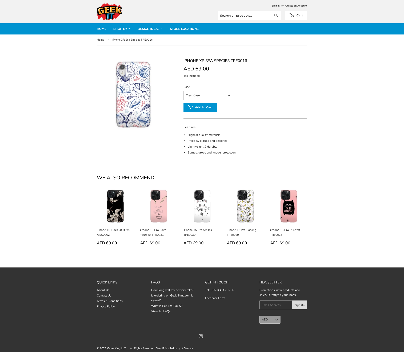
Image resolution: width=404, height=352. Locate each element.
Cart (299, 15)
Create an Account (296, 5)
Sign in (276, 5)
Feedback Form (215, 298)
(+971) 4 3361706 (222, 290)
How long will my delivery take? (172, 290)
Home (101, 29)
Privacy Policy (106, 306)
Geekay (188, 348)
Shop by (120, 29)
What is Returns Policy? (166, 306)
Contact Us (104, 296)
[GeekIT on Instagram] (201, 337)
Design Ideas (149, 29)
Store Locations (184, 29)
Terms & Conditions (110, 301)
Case (186, 87)
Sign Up (299, 305)
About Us (103, 290)
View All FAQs (161, 311)
